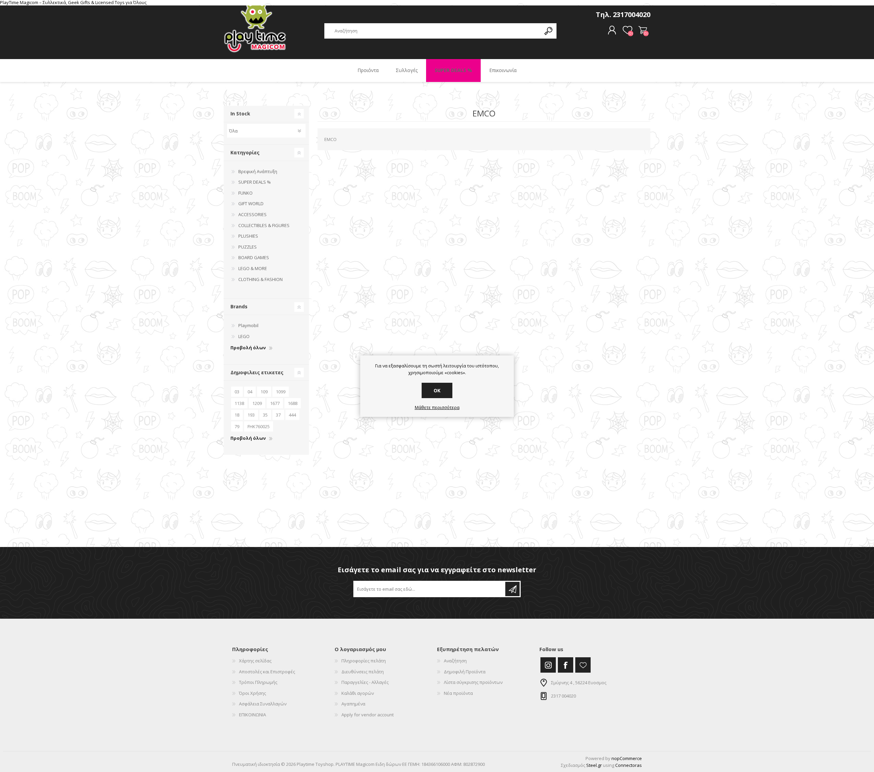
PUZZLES (247, 247)
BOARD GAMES (253, 257)
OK (437, 390)
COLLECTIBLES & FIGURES (264, 225)
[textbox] (432, 31)
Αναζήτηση (455, 661)
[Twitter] (548, 665)
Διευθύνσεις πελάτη (362, 672)
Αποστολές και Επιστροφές (267, 672)
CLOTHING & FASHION (260, 279)
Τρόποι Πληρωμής (258, 682)
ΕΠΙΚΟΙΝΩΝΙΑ (252, 715)
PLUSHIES (248, 236)
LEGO (244, 336)
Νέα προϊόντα (458, 693)
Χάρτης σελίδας (255, 661)
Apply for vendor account (367, 715)
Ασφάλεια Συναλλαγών (262, 704)
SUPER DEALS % (254, 182)
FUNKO (245, 193)
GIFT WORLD (251, 203)
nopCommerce (626, 758)
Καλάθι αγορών (642, 30)
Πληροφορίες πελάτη (363, 661)
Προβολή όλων (248, 348)
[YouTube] (583, 665)
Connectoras (628, 765)
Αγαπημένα (353, 704)
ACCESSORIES (252, 214)
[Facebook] (565, 665)
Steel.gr (594, 765)
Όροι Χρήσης (252, 693)
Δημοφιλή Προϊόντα (464, 672)
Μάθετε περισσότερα (437, 407)
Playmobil (248, 325)
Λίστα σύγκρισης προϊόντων (473, 682)
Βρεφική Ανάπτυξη (257, 171)
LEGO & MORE (252, 268)
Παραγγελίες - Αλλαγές (365, 682)
